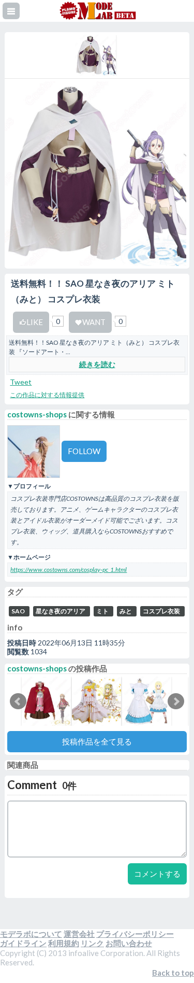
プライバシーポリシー (135, 933)
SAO (18, 611)
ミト (102, 611)
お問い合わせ (129, 943)
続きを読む (97, 364)
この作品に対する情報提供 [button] (47, 395)
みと (126, 611)
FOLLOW (84, 451)
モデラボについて (31, 933)
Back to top (173, 972)
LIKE (34, 322)
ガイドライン (23, 943)
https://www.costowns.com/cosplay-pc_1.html (68, 569)
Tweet (21, 381)
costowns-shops (37, 414)
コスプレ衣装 (161, 611)
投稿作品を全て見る (97, 741)
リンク (92, 943)
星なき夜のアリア (60, 611)
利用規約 (63, 943)
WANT (94, 322)
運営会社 (79, 933)
